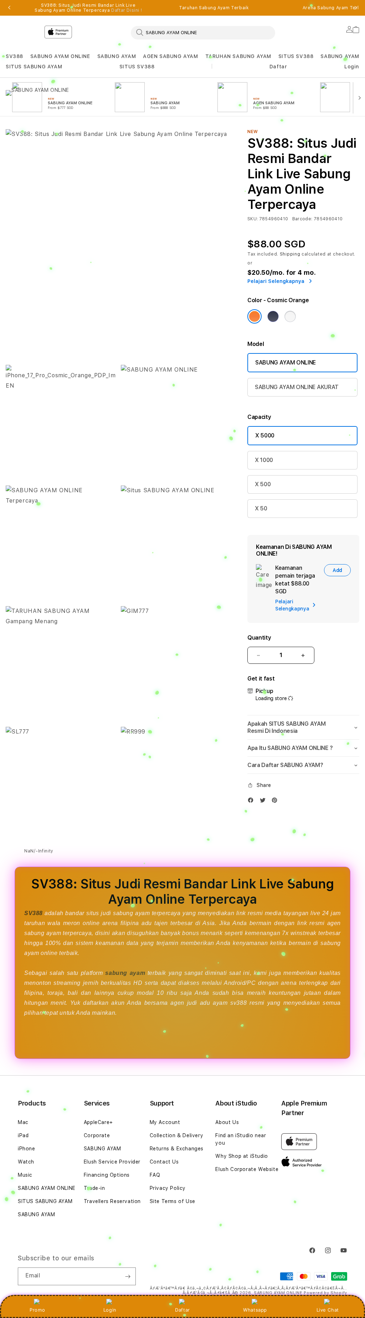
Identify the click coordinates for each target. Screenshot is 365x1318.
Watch (26, 1162)
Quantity (259, 637)
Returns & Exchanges (177, 1148)
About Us (227, 1122)
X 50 (261, 508)
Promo (37, 1310)
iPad (23, 1135)
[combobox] (203, 32)
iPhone (26, 1148)
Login (110, 1310)
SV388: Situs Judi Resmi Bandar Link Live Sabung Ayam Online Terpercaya (88, 8)
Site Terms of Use (172, 1201)
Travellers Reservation (112, 1201)
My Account (165, 1122)
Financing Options (107, 1175)
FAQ (155, 1175)
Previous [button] (9, 7)
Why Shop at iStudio (241, 1156)
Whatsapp (255, 1310)
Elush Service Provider (112, 1162)
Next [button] (355, 7)
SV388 (14, 56)
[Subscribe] (127, 1276)
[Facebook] (252, 802)
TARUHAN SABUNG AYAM (238, 56)
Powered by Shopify (325, 1293)
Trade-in (94, 1188)
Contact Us (164, 1162)
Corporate (97, 1135)
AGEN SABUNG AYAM (170, 56)
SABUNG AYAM (116, 56)
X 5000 (264, 435)
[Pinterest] (276, 802)
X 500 (263, 484)
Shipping (290, 254)
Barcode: (302, 218)
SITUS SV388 (296, 56)
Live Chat (328, 1310)
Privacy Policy (168, 1188)
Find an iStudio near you (240, 1139)
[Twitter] (264, 802)
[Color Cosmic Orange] (254, 316)
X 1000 (264, 460)
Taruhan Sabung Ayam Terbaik (213, 7)
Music (25, 1175)
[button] (14, 56)
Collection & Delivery (177, 1135)
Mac (23, 1122)
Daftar (182, 1310)
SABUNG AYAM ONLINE (60, 56)
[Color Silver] (290, 316)
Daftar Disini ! (126, 10)
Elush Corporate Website (246, 1169)
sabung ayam (125, 973)
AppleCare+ (98, 1122)
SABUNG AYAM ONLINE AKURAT (297, 387)
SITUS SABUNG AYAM (34, 66)
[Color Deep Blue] (273, 316)
